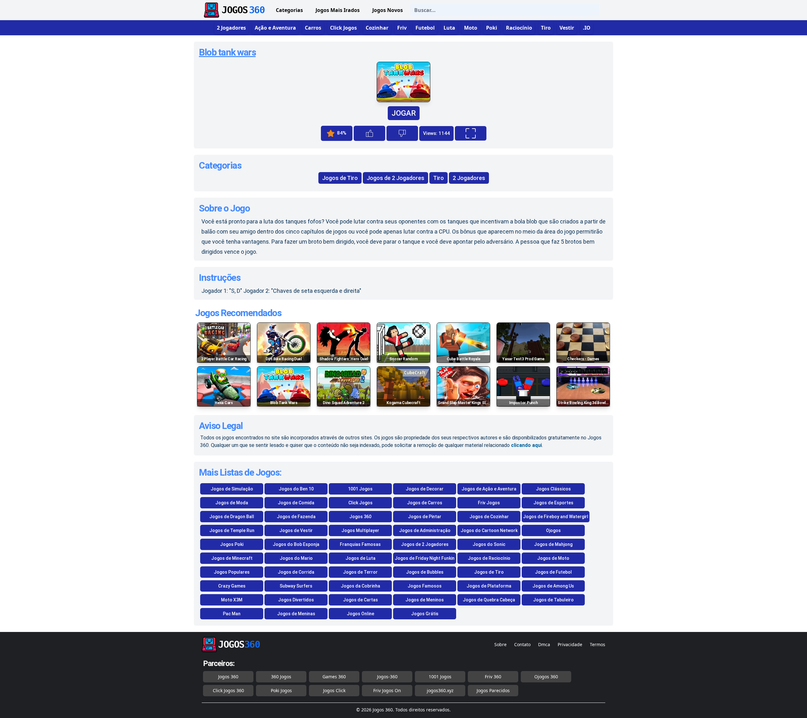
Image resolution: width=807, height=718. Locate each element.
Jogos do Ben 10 (296, 488)
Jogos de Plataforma (489, 585)
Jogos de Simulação (232, 488)
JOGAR (404, 113)
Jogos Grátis (424, 613)
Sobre (500, 644)
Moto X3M (231, 599)
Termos (597, 644)
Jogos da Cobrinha (360, 585)
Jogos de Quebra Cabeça (489, 599)
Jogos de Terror (360, 572)
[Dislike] (402, 133)
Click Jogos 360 (228, 690)
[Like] (369, 133)
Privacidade (570, 644)
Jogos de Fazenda (296, 516)
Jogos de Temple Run (231, 530)
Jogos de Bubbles (425, 572)
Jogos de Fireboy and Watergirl (555, 516)
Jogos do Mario (296, 558)
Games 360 (334, 677)
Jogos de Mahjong (553, 544)
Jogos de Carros (424, 502)
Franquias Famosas (360, 544)
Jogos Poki (231, 544)
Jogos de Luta (360, 558)
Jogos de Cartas (360, 599)
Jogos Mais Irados (338, 10)
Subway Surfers (296, 585)
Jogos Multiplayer (360, 530)
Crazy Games (232, 585)
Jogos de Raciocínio (489, 558)
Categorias (289, 10)
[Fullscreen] (470, 133)
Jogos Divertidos (296, 599)
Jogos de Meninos (424, 599)
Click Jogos (360, 502)
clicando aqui (526, 445)
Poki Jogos (281, 690)
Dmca (544, 644)
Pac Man (232, 613)
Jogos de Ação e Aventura (489, 488)
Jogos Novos (387, 10)
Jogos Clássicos (553, 488)
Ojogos (553, 530)
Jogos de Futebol (553, 572)
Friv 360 (493, 677)
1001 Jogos (360, 488)
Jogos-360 (387, 677)
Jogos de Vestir (296, 530)
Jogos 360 (360, 516)
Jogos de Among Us (553, 585)
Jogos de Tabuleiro (553, 599)
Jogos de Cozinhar (489, 516)
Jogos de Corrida (296, 572)
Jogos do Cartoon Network (489, 530)
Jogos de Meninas (296, 613)
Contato (522, 644)
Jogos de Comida (296, 502)
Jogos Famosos (425, 585)
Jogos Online (360, 613)
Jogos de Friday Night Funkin (425, 558)
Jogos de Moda (231, 502)
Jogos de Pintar (424, 516)
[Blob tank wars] (403, 100)
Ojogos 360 (546, 677)
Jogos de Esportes (553, 502)
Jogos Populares (232, 572)
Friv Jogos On (387, 690)
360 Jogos (281, 677)
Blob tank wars (227, 52)
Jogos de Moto (553, 558)
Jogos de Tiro (340, 178)
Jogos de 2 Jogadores (395, 178)
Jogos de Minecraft (232, 558)
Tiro (438, 178)
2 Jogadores (469, 178)
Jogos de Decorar (425, 488)
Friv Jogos (489, 502)
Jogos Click (334, 690)
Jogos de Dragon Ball (231, 516)
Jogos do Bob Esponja (296, 544)
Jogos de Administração (424, 530)
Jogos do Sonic (489, 544)
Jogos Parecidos (493, 690)
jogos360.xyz (440, 690)
